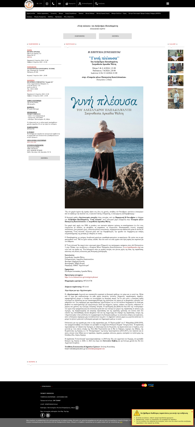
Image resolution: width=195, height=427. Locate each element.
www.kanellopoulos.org (132, 247)
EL (38, 3)
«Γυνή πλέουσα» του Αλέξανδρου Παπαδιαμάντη (97, 26)
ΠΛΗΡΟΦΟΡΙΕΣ (80, 36)
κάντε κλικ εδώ (31, 142)
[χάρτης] (77, 407)
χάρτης (29, 57)
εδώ (121, 422)
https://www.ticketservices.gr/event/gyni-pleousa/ (81, 277)
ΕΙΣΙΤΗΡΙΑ (115, 36)
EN (41, 3)
